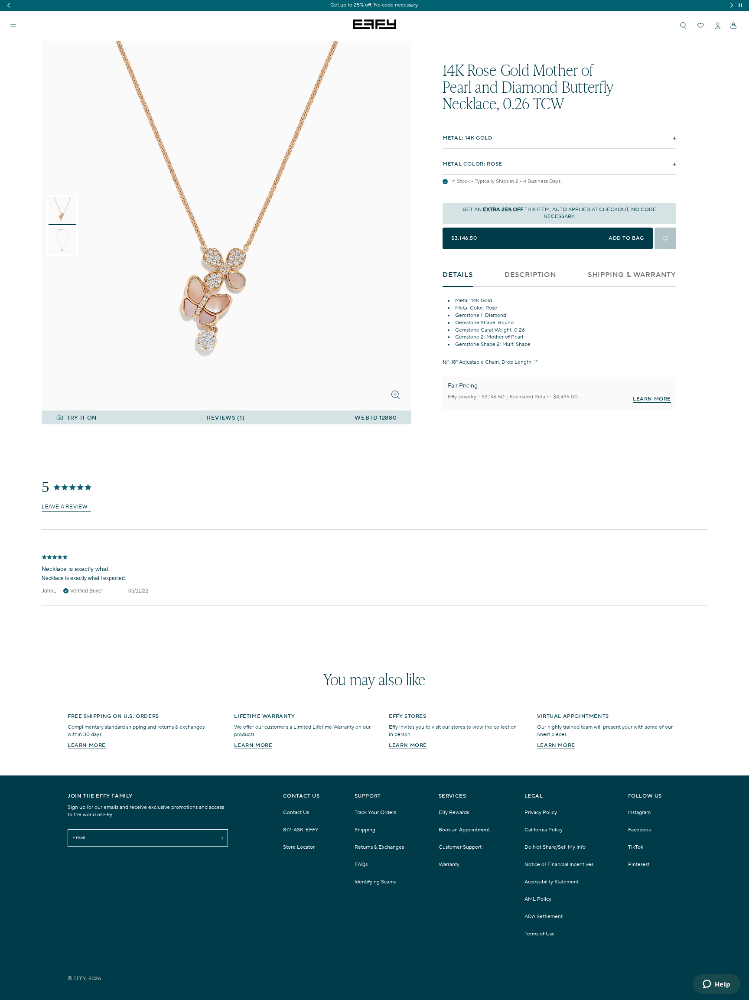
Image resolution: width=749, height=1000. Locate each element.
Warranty (449, 864)
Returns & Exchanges (379, 847)
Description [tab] (531, 275)
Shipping (369, 5)
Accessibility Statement (551, 882)
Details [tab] (458, 275)
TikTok (635, 847)
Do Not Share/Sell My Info (555, 847)
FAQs (361, 864)
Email (78, 837)
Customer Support (460, 847)
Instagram (639, 812)
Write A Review (66, 507)
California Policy (543, 830)
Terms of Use (539, 934)
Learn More (652, 399)
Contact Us (296, 812)
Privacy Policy (540, 812)
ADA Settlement (543, 916)
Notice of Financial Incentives (558, 864)
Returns (395, 5)
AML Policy (537, 899)
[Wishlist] (700, 25)
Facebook (639, 830)
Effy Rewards (454, 812)
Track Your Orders (375, 812)
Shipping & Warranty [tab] (632, 275)
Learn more (87, 745)
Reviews (225, 418)
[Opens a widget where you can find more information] (716, 985)
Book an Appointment (464, 830)
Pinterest (638, 864)
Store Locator (299, 847)
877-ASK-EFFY (301, 830)
